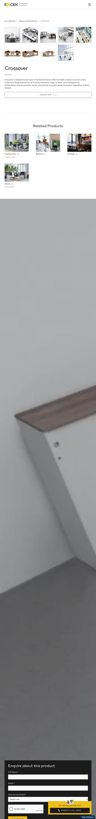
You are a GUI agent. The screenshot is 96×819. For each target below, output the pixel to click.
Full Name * (13, 772)
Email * (11, 783)
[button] (89, 4)
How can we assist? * (17, 795)
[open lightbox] (12, 35)
